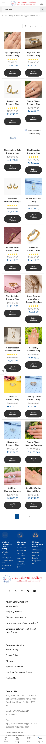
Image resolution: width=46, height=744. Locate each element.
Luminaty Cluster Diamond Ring (33, 397)
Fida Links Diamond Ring (33, 248)
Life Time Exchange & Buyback (20, 672)
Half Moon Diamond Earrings (12, 200)
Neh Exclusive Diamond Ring (33, 151)
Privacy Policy (12, 655)
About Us (10, 661)
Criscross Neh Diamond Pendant (12, 349)
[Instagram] (22, 591)
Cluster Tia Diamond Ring (12, 397)
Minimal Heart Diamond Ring (12, 248)
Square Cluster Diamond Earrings (33, 443)
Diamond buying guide (16, 617)
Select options (12, 72)
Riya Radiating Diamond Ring (12, 297)
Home (4, 15)
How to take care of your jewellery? (22, 623)
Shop (11, 15)
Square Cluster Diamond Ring (33, 102)
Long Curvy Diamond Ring (12, 102)
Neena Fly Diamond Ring (33, 349)
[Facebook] (9, 591)
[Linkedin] (34, 591)
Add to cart (33, 459)
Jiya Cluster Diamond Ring (12, 443)
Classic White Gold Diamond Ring (12, 151)
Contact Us (11, 678)
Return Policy (12, 649)
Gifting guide (12, 606)
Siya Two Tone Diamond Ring (33, 54)
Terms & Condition (14, 666)
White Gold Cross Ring (33, 200)
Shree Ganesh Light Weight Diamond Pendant (34, 299)
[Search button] (42, 9)
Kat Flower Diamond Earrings (12, 489)
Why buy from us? (14, 611)
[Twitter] (15, 591)
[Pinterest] (28, 591)
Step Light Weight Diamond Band (34, 489)
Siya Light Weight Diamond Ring (12, 54)
